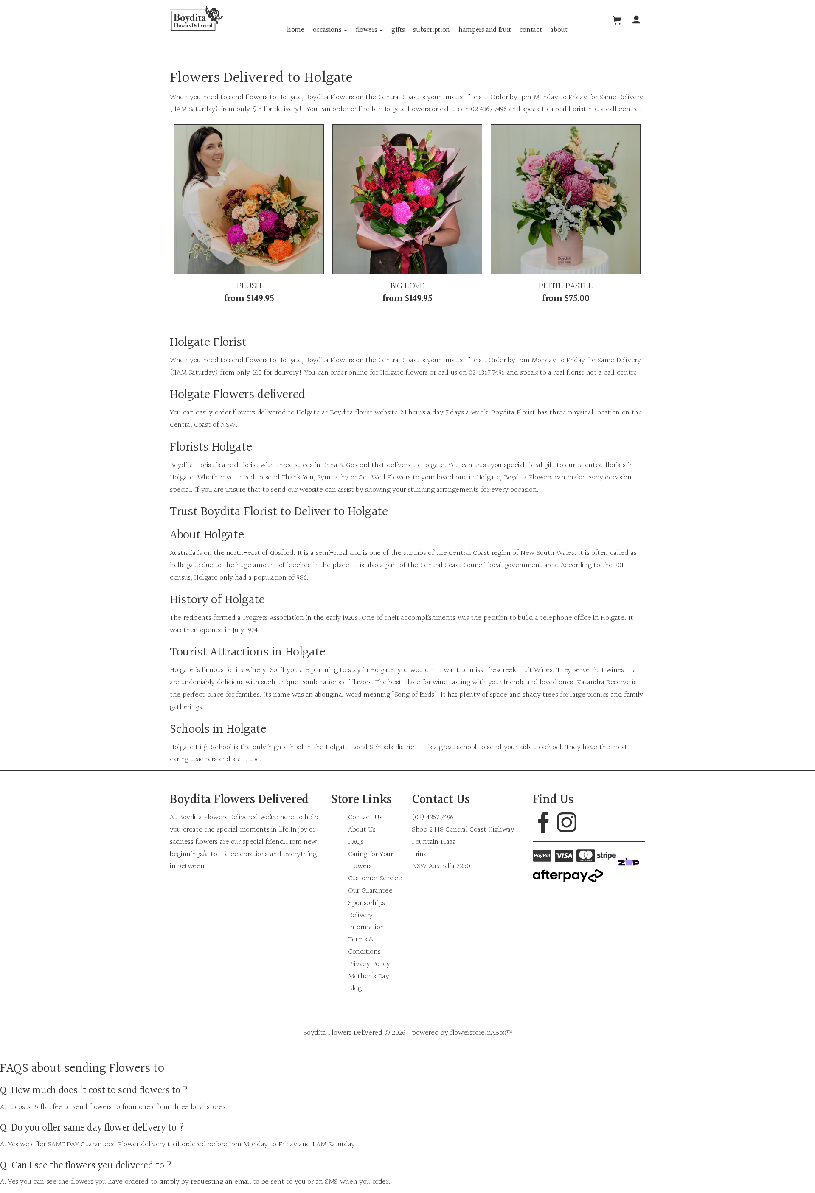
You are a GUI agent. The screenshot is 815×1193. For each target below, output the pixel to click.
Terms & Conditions (364, 945)
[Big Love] (407, 199)
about (558, 30)
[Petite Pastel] (566, 199)
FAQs (356, 842)
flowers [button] (367, 30)
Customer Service (375, 878)
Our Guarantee (370, 891)
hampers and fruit (484, 30)
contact (531, 30)
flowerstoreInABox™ (481, 1033)
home (295, 30)
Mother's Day (368, 976)
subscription (431, 30)
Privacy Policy (369, 964)
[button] (636, 21)
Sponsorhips (366, 903)
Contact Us (365, 817)
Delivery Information (366, 921)
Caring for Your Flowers (370, 860)
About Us (362, 829)
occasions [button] (328, 30)
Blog (355, 988)
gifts (398, 30)
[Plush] (249, 199)
